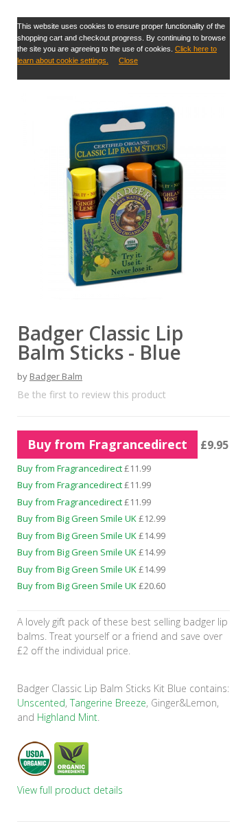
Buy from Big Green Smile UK (77, 518)
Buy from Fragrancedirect (107, 444)
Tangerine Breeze (108, 702)
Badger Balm (56, 376)
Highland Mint (65, 717)
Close (128, 60)
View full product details (70, 789)
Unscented (41, 702)
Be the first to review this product (91, 394)
